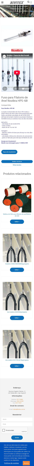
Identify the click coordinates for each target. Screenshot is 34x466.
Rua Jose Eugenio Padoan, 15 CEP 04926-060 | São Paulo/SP (17, 392)
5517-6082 (20, 399)
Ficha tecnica (17, 165)
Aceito (26, 463)
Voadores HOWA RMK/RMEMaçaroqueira (17, 264)
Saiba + (17, 221)
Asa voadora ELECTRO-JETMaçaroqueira (17, 360)
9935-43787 (20, 401)
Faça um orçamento (9, 152)
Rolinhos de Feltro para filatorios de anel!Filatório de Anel (17, 215)
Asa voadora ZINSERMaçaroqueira (17, 312)
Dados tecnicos (17, 161)
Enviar (17, 437)
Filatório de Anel (16, 9)
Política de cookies (11, 463)
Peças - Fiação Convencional (16, 6)
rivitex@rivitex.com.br (19, 409)
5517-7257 (18, 403)
